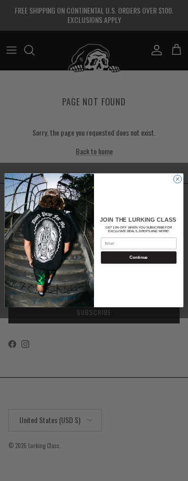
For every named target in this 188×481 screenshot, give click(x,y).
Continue (138, 258)
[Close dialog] (177, 179)
